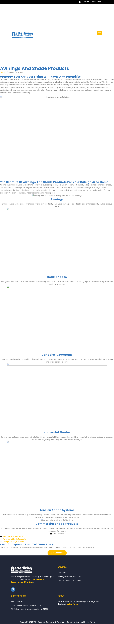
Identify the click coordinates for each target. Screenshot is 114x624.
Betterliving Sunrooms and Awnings (27, 580)
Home (2, 72)
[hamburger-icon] (99, 33)
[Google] (13, 589)
